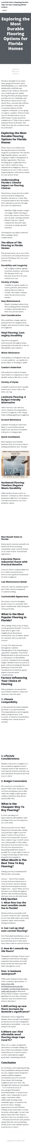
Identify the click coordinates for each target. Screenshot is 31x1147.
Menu (4, 10)
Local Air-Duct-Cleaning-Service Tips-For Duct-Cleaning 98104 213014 (14, 4)
